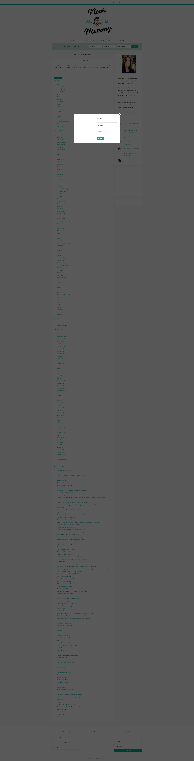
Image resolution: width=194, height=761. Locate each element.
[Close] (119, 114)
